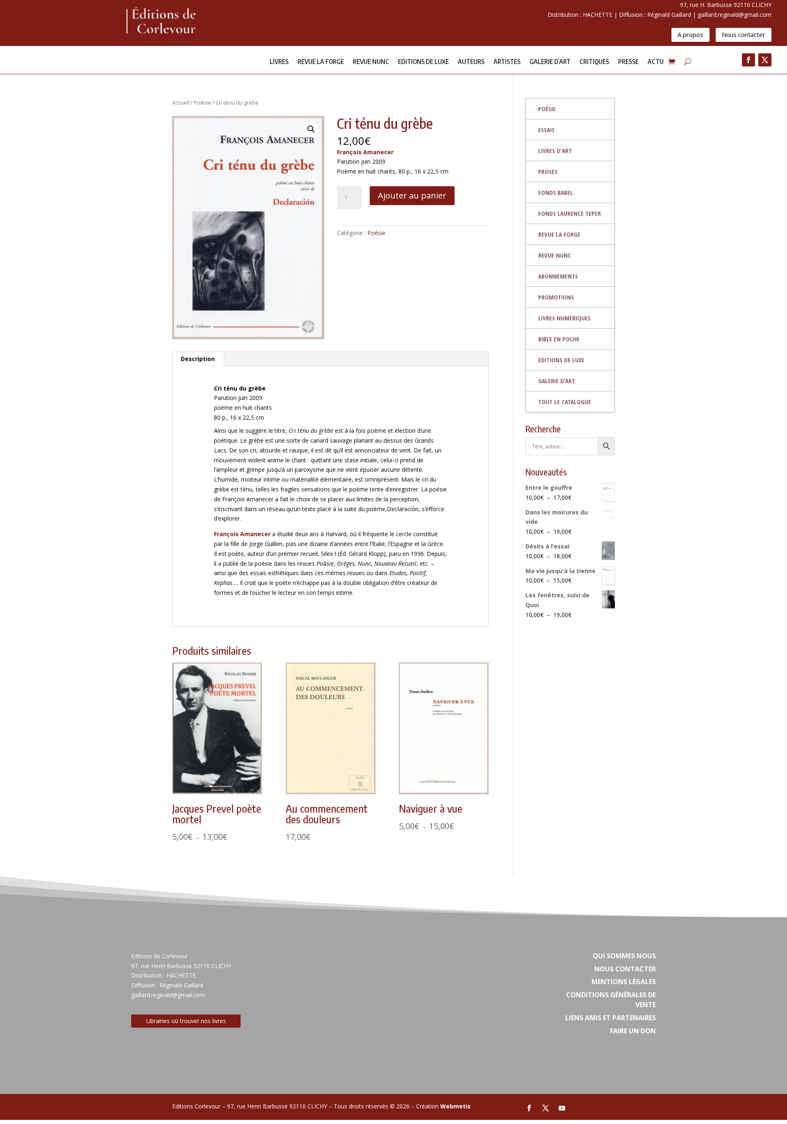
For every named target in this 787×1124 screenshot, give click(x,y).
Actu (656, 62)
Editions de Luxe (423, 62)
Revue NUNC (371, 62)
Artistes (507, 62)
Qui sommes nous (624, 955)
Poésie (202, 102)
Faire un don (633, 1030)
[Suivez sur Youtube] (562, 1108)
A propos (690, 34)
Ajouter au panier (412, 195)
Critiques (594, 62)
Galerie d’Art (550, 62)
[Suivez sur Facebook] (748, 59)
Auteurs (471, 62)
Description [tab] (198, 359)
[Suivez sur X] (764, 59)
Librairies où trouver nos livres (186, 1021)
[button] (311, 129)
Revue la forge (321, 62)
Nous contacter (743, 34)
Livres (279, 62)
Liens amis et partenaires (610, 1017)
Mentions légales (623, 981)
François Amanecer (365, 152)
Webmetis (455, 1106)
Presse (628, 62)
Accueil (180, 102)
